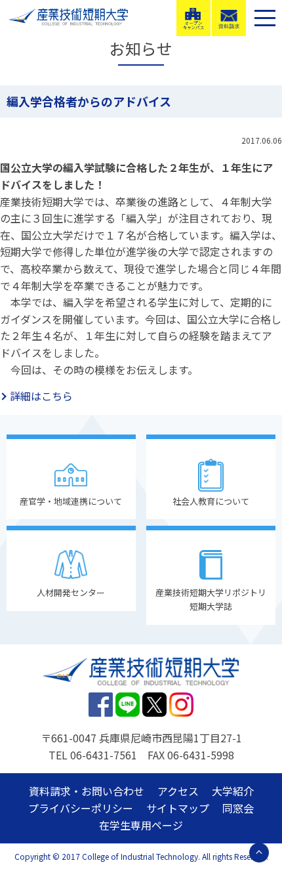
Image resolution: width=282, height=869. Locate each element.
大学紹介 (233, 791)
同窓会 (238, 808)
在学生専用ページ (141, 825)
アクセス (178, 791)
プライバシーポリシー (80, 808)
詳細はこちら (41, 396)
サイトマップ (177, 808)
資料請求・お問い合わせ (86, 791)
